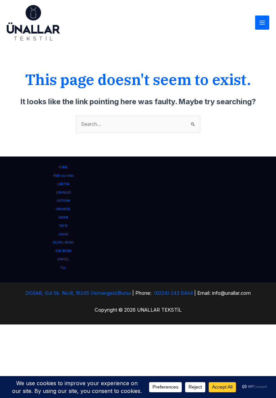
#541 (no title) (63, 175)
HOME (63, 167)
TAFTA (63, 226)
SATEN (63, 217)
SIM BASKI (63, 251)
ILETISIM (63, 200)
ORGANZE (63, 209)
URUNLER (63, 192)
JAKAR (63, 234)
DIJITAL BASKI (63, 242)
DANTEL (63, 259)
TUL (63, 267)
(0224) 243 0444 (173, 293)
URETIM (63, 184)
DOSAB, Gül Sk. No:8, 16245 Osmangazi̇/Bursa (78, 293)
